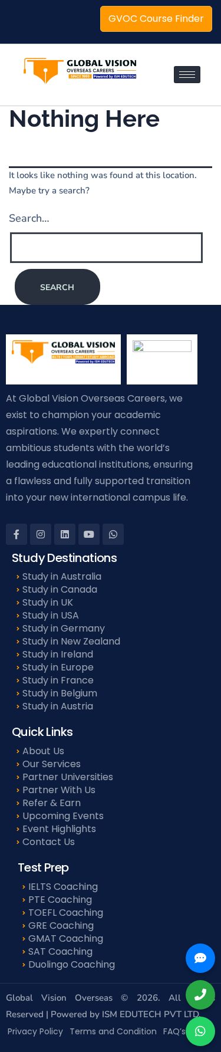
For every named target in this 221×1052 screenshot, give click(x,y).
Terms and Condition (113, 1031)
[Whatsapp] (113, 534)
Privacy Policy (35, 1031)
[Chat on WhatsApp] (200, 1031)
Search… (29, 218)
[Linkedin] (64, 534)
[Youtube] (89, 534)
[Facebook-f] (16, 534)
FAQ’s (174, 1031)
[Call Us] (200, 995)
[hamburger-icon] (187, 74)
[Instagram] (40, 534)
